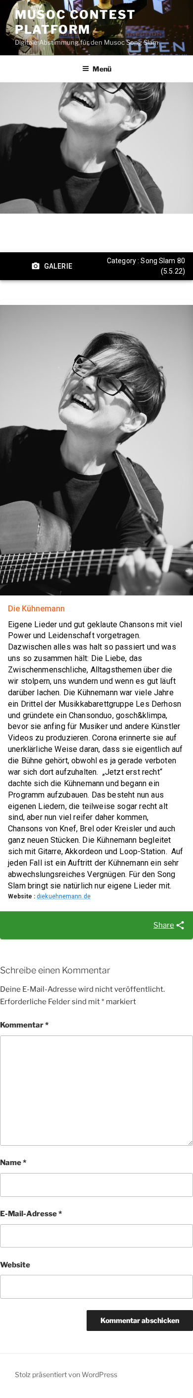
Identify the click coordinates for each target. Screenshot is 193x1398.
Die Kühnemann (36, 608)
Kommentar (24, 1025)
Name (13, 1162)
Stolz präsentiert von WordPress (66, 1374)
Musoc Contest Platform (75, 22)
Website (15, 1264)
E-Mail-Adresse (31, 1213)
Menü (102, 69)
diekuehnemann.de (64, 896)
